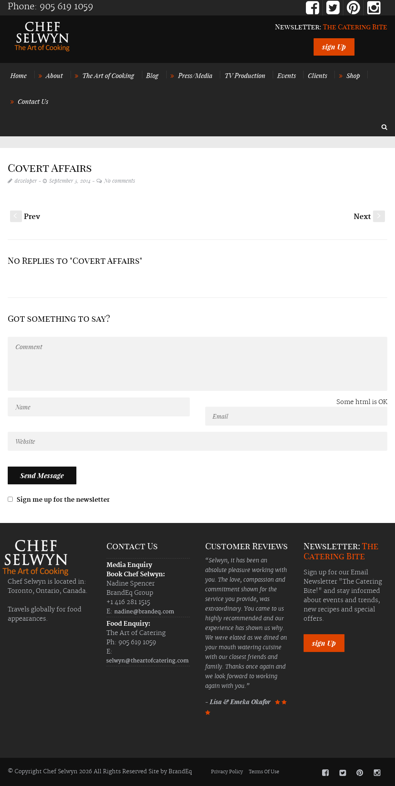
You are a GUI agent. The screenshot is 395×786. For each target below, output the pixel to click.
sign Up (334, 46)
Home (18, 75)
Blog (152, 75)
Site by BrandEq (170, 771)
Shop (353, 75)
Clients (317, 75)
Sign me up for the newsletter (62, 500)
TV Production (245, 75)
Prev (27, 216)
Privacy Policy (227, 772)
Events (286, 75)
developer (26, 180)
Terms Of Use (264, 772)
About (54, 75)
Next (368, 216)
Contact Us (33, 101)
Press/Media (195, 75)
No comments (119, 180)
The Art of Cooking (108, 75)
